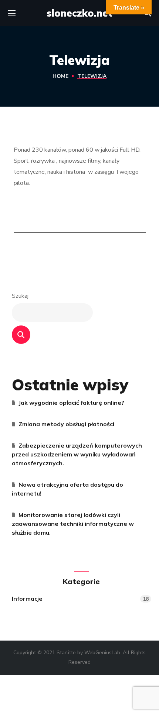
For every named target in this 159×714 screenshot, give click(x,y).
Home (60, 76)
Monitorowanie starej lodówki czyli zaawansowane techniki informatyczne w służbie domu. (73, 523)
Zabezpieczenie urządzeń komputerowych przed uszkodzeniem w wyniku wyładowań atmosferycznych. (77, 454)
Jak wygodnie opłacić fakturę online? (71, 402)
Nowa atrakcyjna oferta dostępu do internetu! (67, 489)
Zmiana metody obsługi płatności (66, 424)
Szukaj (20, 296)
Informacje (80, 599)
